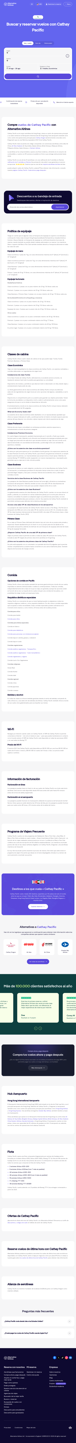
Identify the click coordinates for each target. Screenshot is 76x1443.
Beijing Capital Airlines (40, 1119)
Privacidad (7, 1427)
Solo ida (37, 43)
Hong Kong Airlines (62, 1108)
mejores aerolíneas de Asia (51, 164)
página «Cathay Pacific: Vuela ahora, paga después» (29, 170)
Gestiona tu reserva (54, 4)
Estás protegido (9, 1386)
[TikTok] (62, 1359)
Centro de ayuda (33, 1375)
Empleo (52, 1383)
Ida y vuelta (27, 43)
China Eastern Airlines (14, 1121)
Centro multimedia (56, 1381)
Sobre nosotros (54, 1372)
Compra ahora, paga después (14, 1375)
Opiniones (53, 1375)
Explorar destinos (37, 906)
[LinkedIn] (70, 1359)
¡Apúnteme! (60, 207)
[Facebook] (54, 1359)
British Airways (52, 1119)
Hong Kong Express (15, 1111)
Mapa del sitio (31, 1427)
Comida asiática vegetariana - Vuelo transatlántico (24, 653)
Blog (51, 1378)
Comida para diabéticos (15, 630)
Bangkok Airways (27, 1119)
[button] (32, 4)
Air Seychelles (17, 1119)
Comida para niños (14, 619)
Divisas (6, 1407)
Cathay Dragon (41, 138)
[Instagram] (66, 1359)
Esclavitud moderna (56, 1386)
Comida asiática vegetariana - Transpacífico (22, 649)
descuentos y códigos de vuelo (18, 1223)
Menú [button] (69, 4)
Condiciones (19, 1427)
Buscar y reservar (10, 1399)
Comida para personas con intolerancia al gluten (23, 634)
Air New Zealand (17, 146)
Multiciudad (48, 43)
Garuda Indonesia (27, 1121)
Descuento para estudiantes (14, 1410)
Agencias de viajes (11, 1393)
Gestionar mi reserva (34, 1372)
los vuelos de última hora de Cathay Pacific (34, 1258)
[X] (58, 1359)
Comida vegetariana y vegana (17, 656)
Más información (36, 1068)
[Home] (10, 4)
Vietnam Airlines (35, 148)
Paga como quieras (11, 1383)
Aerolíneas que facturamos (14, 1372)
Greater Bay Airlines (44, 1111)
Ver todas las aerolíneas (37, 961)
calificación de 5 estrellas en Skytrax (19, 162)
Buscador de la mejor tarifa (14, 1396)
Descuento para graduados (14, 1413)
